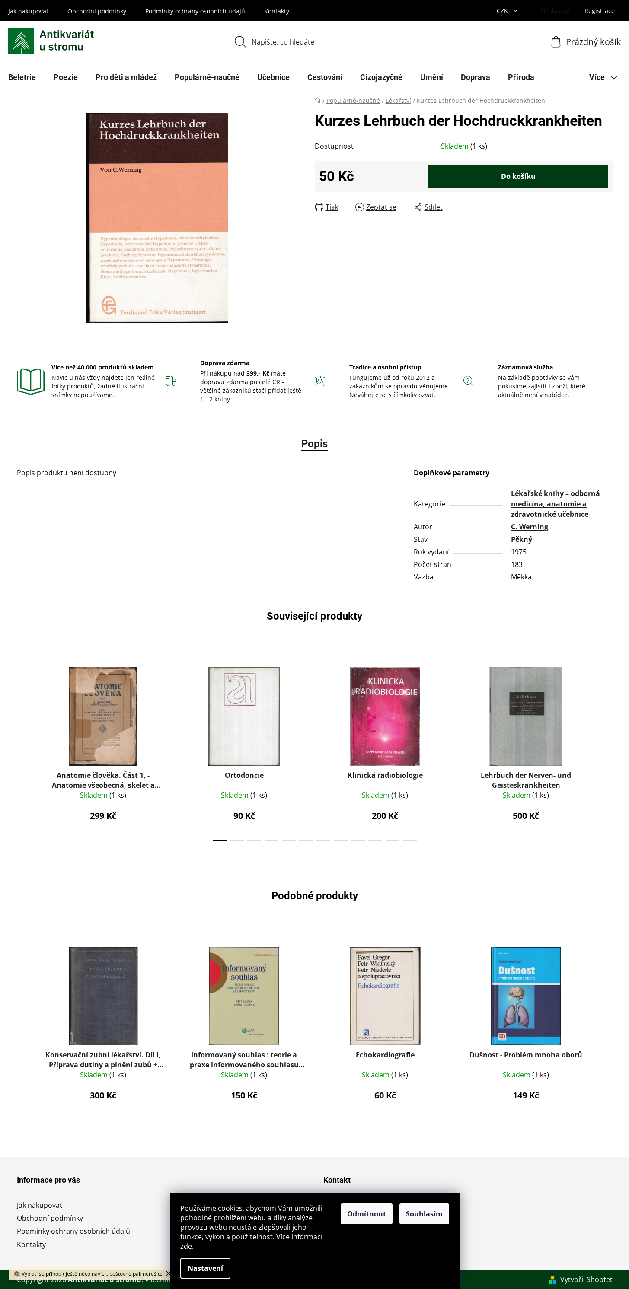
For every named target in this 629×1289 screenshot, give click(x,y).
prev (24, 751)
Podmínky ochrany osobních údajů (195, 11)
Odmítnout (366, 1214)
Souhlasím (424, 1214)
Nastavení (205, 1268)
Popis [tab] (314, 444)
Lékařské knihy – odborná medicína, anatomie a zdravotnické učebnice (555, 504)
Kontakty (276, 11)
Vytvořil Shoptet (586, 1279)
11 (410, 840)
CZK (503, 10)
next (606, 751)
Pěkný (521, 539)
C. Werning (529, 527)
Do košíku (518, 176)
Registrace (599, 10)
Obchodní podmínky (96, 11)
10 (392, 840)
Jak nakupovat (28, 11)
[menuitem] (65, 77)
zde (186, 1246)
